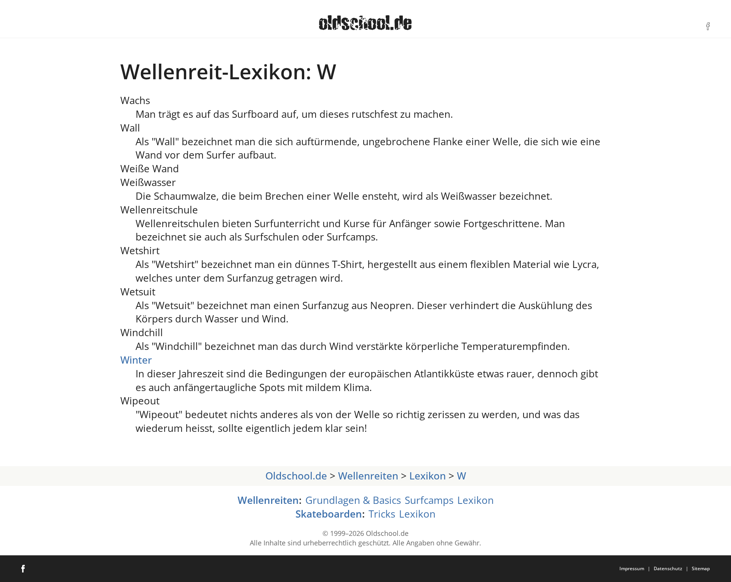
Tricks (382, 514)
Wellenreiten (368, 476)
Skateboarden (328, 514)
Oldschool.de (296, 476)
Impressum (631, 568)
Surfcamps (429, 500)
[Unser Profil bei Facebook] (708, 26)
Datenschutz (668, 568)
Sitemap (701, 568)
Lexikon (427, 476)
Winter (136, 360)
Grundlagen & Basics (353, 500)
